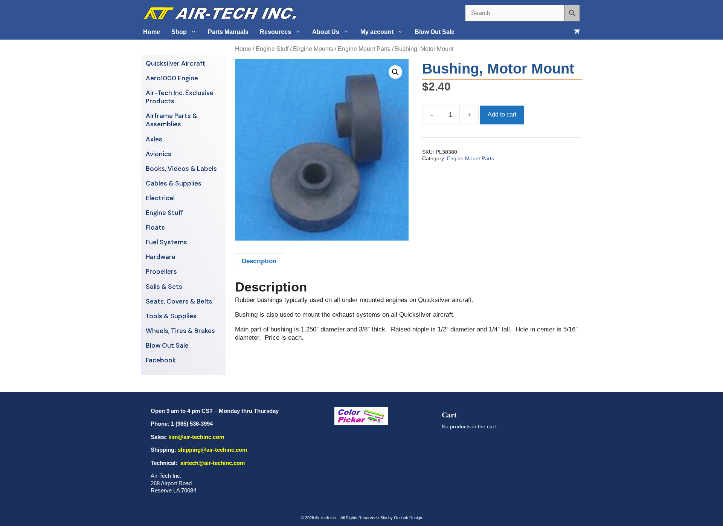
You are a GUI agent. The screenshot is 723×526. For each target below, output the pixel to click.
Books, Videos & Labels (181, 168)
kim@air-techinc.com (196, 437)
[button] (395, 72)
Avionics (158, 154)
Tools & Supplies (171, 316)
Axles (154, 139)
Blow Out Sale (435, 32)
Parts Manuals (228, 32)
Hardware (160, 257)
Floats (155, 227)
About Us (325, 32)
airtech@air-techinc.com (212, 463)
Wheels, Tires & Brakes (180, 331)
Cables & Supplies (173, 183)
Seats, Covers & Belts (179, 301)
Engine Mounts (313, 49)
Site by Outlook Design (401, 517)
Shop (179, 32)
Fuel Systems (166, 242)
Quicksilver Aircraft (175, 63)
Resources (275, 32)
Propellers (161, 271)
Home (151, 32)
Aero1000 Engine (172, 78)
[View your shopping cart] (577, 32)
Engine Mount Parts (364, 49)
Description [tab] (259, 261)
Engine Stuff (272, 49)
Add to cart (502, 114)
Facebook (161, 360)
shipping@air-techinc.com (212, 449)
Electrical (160, 198)
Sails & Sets (164, 286)
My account (377, 32)
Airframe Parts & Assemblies (171, 120)
